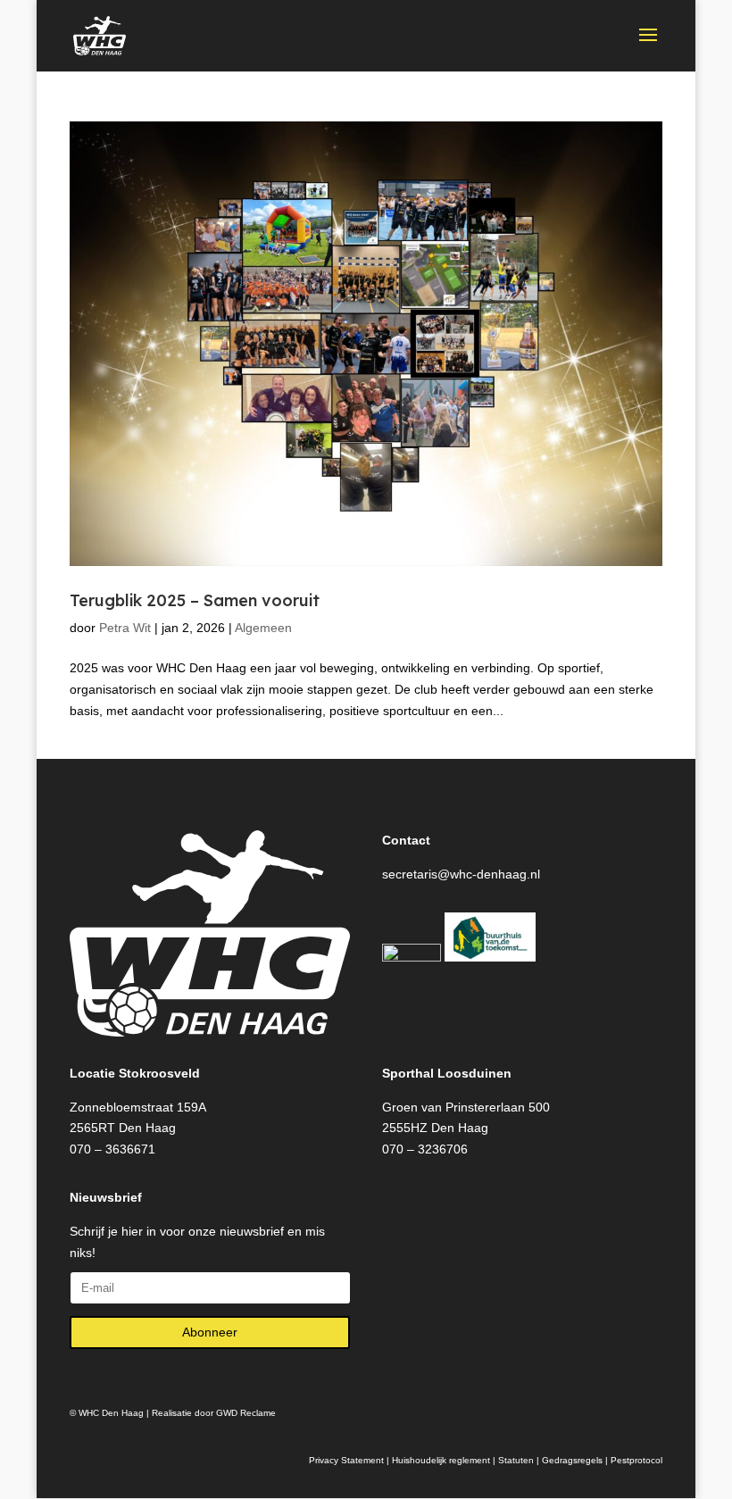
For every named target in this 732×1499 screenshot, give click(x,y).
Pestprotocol (636, 1460)
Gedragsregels (572, 1460)
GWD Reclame (246, 1413)
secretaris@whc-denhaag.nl (461, 874)
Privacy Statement (346, 1460)
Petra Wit (125, 627)
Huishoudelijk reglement (441, 1460)
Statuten (516, 1460)
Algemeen (263, 627)
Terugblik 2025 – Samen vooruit (195, 600)
